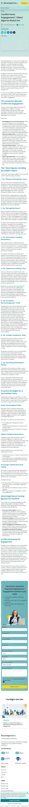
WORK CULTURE (5, 29)
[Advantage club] (10, 3)
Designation (5, 657)
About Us (3, 770)
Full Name (4, 627)
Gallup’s (3, 229)
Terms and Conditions (18, 678)
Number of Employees (7, 651)
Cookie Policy (21, 796)
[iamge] (1, 716)
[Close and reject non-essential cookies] (28, 793)
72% (2, 257)
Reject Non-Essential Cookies (14, 803)
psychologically (5, 354)
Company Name (6, 639)
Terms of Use (4, 788)
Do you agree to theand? (14, 679)
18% (2, 83)
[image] (28, 716)
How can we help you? (7, 662)
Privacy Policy (6, 680)
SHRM (13, 377)
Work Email (5, 645)
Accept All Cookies (14, 800)
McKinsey (8, 317)
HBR (25, 195)
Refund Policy (4, 786)
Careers (3, 774)
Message (7, 668)
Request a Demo (14, 686)
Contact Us (4, 772)
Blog (2, 11)
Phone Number (6, 633)
